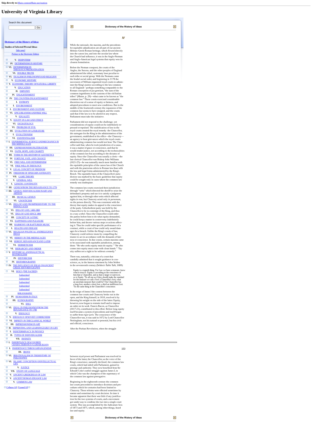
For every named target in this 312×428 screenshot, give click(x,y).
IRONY (26, 352)
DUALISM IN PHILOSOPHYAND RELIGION (35, 77)
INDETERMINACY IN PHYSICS (28, 331)
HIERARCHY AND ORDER (28, 249)
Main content (24, 2)
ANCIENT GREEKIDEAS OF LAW (29, 375)
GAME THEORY (26, 177)
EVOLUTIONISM (24, 134)
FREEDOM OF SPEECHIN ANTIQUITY (32, 173)
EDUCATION (24, 88)
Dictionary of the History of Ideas (22, 42)
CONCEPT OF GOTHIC (27, 217)
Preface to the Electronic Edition (25, 54)
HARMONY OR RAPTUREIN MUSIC (32, 225)
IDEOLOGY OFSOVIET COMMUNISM (31, 317)
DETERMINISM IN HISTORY (29, 63)
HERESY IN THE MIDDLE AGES (30, 238)
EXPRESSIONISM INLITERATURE (31, 148)
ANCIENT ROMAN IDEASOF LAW (30, 378)
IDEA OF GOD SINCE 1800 (28, 214)
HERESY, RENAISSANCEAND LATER (32, 241)
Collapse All (11, 387)
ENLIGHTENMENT (25, 95)
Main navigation (39, 2)
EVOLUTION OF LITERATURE (29, 131)
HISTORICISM (25, 258)
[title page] (20, 50)
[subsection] (24, 275)
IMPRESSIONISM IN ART (28, 324)
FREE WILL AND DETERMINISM (30, 162)
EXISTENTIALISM (26, 138)
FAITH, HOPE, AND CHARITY (29, 151)
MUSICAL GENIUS (26, 197)
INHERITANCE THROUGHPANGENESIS (31, 348)
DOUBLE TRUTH (25, 73)
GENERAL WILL (24, 180)
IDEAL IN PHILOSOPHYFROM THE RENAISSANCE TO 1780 (30, 308)
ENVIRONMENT (24, 106)
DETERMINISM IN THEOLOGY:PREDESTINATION (28, 68)
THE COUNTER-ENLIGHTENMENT (31, 98)
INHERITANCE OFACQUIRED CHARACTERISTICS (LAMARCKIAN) (30, 343)
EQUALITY (24, 116)
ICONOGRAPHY (26, 300)
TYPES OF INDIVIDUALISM (28, 335)
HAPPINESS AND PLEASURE (29, 221)
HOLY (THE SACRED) (26, 271)
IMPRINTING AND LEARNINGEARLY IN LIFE (35, 328)
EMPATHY (25, 91)
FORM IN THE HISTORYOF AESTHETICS (34, 155)
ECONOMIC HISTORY (25, 80)
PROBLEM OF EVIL (26, 127)
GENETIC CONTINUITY (26, 184)
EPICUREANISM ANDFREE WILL (30, 113)
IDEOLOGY (24, 313)
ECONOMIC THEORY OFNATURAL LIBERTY (34, 84)
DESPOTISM (24, 60)
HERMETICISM (25, 245)
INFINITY (26, 339)
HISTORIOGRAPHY (26, 262)
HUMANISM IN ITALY (27, 297)
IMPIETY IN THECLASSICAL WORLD (32, 321)
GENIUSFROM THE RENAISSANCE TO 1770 (35, 187)
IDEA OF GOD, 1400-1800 (28, 210)
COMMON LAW (24, 382)
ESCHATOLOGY (26, 124)
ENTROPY (24, 102)
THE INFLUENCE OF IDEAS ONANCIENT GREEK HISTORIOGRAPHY (33, 266)
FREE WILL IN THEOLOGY (28, 166)
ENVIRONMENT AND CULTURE (29, 109)
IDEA (28, 304)
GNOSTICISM (25, 201)
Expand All (23, 387)
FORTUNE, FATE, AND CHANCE (30, 158)
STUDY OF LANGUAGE (28, 371)
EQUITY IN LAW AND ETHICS (28, 120)
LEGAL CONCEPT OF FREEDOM (29, 169)
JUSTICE (25, 367)
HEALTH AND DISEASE (26, 228)
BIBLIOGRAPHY (25, 293)
